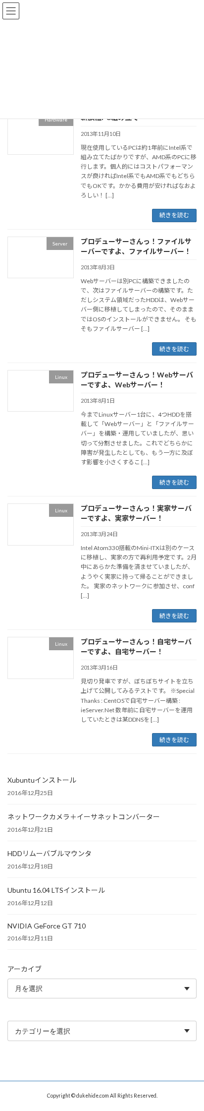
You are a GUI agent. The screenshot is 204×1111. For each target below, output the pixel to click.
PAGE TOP (189, 1067)
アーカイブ (24, 969)
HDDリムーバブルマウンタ (49, 853)
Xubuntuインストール (41, 780)
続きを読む (174, 215)
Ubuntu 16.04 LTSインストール (56, 890)
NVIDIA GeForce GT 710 (46, 926)
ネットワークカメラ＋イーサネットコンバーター (83, 816)
